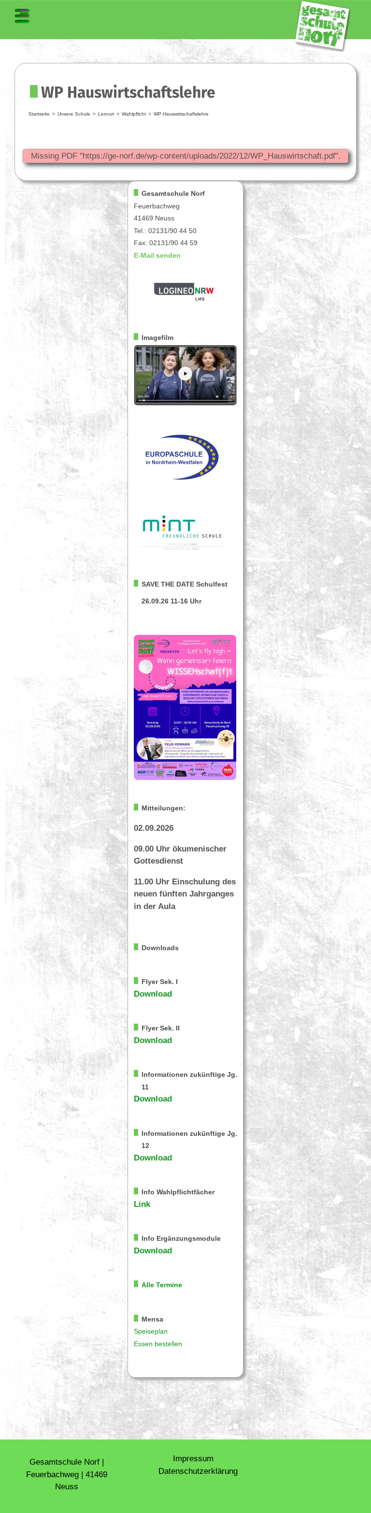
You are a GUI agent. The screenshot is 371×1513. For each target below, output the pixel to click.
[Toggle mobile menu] (22, 16)
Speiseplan (151, 1331)
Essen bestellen (158, 1344)
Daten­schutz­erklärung (198, 1471)
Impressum (193, 1458)
